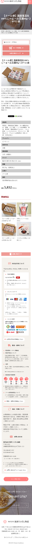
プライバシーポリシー (21, 537)
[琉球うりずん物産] (16, 522)
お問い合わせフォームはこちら (16, 470)
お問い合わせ (16, 505)
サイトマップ (8, 537)
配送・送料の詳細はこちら (15, 401)
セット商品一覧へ (16, 479)
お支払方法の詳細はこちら (15, 339)
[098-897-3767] (16, 496)
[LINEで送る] (18, 116)
